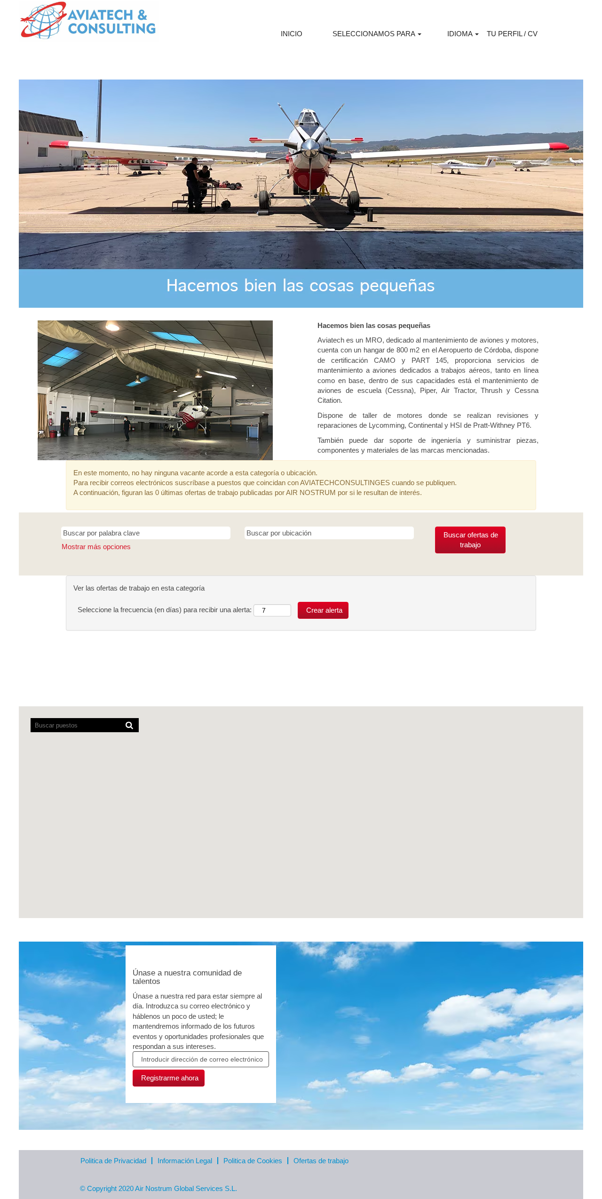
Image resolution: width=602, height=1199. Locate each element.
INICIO (291, 34)
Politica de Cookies (252, 1161)
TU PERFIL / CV (512, 34)
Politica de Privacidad (113, 1161)
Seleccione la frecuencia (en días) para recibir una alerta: (165, 610)
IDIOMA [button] (460, 34)
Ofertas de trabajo (321, 1161)
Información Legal (185, 1161)
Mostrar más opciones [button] (96, 547)
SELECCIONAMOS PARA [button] (375, 34)
